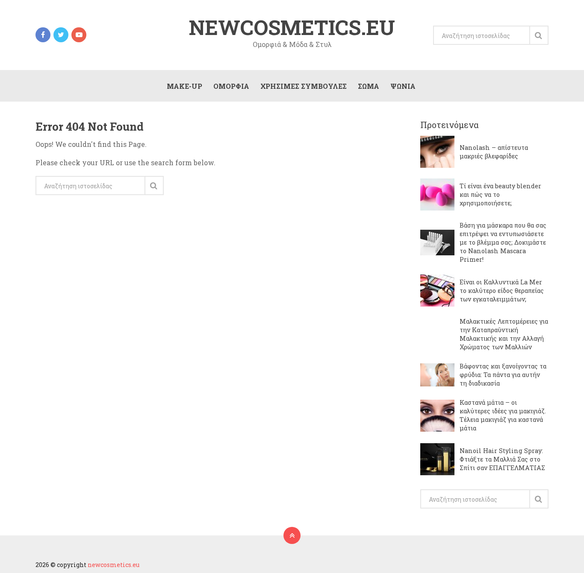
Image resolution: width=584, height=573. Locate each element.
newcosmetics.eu (292, 27)
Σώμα (368, 86)
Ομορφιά (231, 86)
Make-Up (184, 86)
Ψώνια (403, 86)
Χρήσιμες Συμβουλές (303, 86)
